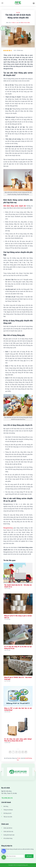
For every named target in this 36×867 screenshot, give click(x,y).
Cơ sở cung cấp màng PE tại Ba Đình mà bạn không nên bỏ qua (18, 647)
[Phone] (4, 857)
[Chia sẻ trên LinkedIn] (25, 752)
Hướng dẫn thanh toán (8, 835)
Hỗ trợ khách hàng (7, 838)
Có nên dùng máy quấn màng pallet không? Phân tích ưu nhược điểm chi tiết (18, 740)
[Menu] (2, 3)
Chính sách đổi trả (7, 828)
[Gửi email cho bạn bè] (19, 752)
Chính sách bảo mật (8, 831)
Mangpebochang (8, 528)
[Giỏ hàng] (34, 3)
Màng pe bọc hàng (25, 22)
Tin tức (18, 12)
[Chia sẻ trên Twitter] (16, 752)
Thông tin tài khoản (8, 810)
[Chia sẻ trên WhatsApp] (10, 752)
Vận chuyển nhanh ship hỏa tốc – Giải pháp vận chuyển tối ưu (18, 586)
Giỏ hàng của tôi (7, 813)
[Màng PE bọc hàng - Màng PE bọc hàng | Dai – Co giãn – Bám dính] (18, 3)
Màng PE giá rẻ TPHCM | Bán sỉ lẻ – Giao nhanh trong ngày (18, 678)
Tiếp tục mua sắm (7, 817)
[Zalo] (4, 851)
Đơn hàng (5, 806)
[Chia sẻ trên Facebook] (13, 752)
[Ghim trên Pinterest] (22, 752)
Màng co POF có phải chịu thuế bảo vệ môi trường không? (18, 709)
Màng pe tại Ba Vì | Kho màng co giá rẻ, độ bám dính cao (18, 616)
